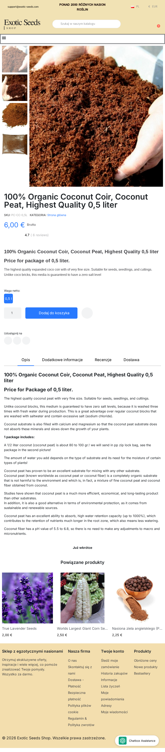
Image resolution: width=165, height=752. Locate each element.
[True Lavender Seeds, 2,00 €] (27, 605)
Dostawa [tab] (131, 359)
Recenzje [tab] (103, 359)
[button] (157, 24)
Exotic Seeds (22, 21)
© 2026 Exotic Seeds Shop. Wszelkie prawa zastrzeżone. (54, 738)
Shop (11, 28)
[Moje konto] (143, 24)
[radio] (8, 298)
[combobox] (86, 24)
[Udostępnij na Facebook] (8, 341)
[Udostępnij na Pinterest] (26, 341)
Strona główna (56, 215)
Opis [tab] (26, 359)
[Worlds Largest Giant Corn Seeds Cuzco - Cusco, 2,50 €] (82, 605)
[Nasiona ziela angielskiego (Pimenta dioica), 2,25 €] (137, 605)
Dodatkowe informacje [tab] (62, 359)
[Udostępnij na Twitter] (17, 341)
